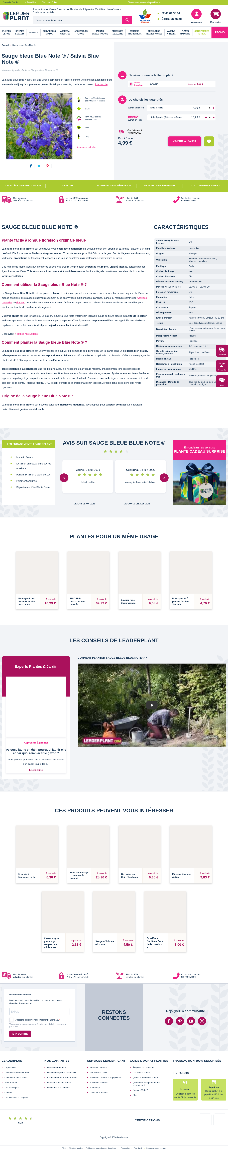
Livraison (222, 355)
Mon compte (196, 22)
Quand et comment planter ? (146, 1081)
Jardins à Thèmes (171, 32)
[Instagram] (202, 1025)
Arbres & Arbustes (65, 32)
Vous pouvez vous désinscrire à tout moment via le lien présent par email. (37, 1029)
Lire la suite (101, 84)
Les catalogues (12, 1091)
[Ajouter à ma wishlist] (209, 141)
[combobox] (77, 20)
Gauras (20, 302)
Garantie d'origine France (59, 1086)
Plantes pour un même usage (114, 185)
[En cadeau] (199, 484)
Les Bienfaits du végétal (16, 1101)
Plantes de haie (6, 32)
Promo (219, 32)
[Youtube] (191, 1025)
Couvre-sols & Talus (49, 32)
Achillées (142, 297)
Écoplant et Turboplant (144, 1071)
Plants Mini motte (185, 32)
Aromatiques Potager (80, 32)
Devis (222, 385)
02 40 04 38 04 (171, 13)
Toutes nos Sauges (26, 333)
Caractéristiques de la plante (23, 185)
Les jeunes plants (141, 1076)
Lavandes (7, 302)
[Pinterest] (180, 1025)
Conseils (222, 370)
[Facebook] (169, 1025)
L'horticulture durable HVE (17, 1076)
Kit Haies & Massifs (19, 32)
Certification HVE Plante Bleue (62, 1081)
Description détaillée (86, 147)
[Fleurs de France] (145, 16)
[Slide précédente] (64, 477)
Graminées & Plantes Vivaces (154, 32)
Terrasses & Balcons (117, 32)
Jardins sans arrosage (100, 32)
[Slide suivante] (164, 477)
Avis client (68, 185)
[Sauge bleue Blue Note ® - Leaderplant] (39, 126)
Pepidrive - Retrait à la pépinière (105, 1081)
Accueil (5, 45)
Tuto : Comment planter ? (205, 185)
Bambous (33, 32)
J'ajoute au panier (184, 141)
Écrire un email (172, 18)
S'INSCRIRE (20, 1037)
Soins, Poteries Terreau (201, 32)
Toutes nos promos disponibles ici (144, 2)
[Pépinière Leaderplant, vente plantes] (18, 16)
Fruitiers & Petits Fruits (135, 32)
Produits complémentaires (159, 185)
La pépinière (10, 1071)
